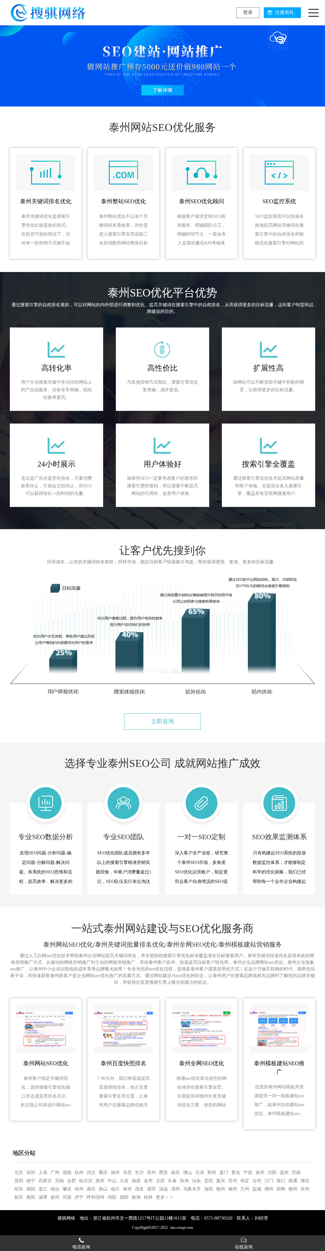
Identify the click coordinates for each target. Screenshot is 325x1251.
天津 (199, 1172)
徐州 (79, 1189)
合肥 (71, 1180)
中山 (112, 1180)
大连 (124, 1180)
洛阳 (208, 1189)
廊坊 (91, 1189)
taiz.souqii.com (181, 1227)
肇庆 (67, 1189)
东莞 (127, 1172)
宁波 (247, 1172)
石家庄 (45, 1180)
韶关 (18, 1197)
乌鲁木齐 (192, 1189)
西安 (163, 1172)
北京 (18, 1172)
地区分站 (24, 1153)
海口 (280, 1180)
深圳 (30, 1172)
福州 (115, 1172)
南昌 (136, 1180)
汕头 (196, 1180)
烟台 (54, 1189)
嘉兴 (220, 1180)
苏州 (151, 1172)
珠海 (184, 1180)
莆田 (151, 1189)
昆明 (18, 1180)
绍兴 (18, 1189)
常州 (232, 1180)
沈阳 (272, 1172)
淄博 (42, 1197)
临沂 (115, 1189)
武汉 (91, 1172)
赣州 (220, 1189)
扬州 (54, 1197)
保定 (244, 1180)
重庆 (103, 1172)
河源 (67, 1197)
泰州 (127, 1189)
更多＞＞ (165, 1197)
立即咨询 (162, 721)
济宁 (79, 1197)
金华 (148, 1180)
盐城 (256, 1189)
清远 (163, 1189)
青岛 (235, 1172)
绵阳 (112, 1197)
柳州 (293, 1189)
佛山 (187, 1172)
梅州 (232, 1189)
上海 (42, 1172)
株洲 (136, 1197)
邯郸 (280, 1189)
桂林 (148, 1197)
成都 (67, 1172)
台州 (256, 1180)
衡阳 (30, 1197)
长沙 (139, 1172)
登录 (248, 12)
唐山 (103, 1189)
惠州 (100, 1180)
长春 (172, 1180)
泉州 (259, 1172)
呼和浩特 (95, 1197)
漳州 (175, 1189)
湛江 (42, 1189)
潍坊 (305, 1180)
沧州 (305, 1189)
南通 (293, 1180)
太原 (160, 1180)
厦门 (223, 1172)
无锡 (59, 1180)
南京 (175, 1172)
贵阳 (208, 1180)
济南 (296, 1172)
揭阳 (30, 1189)
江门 (268, 1180)
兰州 (244, 1189)
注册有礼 (284, 12)
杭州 (79, 1172)
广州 (54, 1172)
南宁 (30, 1180)
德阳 (124, 1197)
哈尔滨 (85, 1180)
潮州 (268, 1189)
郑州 (211, 1172)
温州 (284, 1172)
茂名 (139, 1189)
